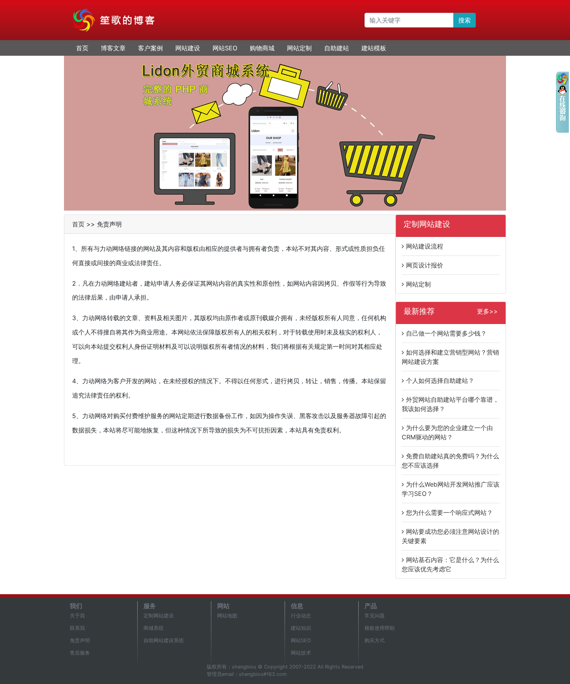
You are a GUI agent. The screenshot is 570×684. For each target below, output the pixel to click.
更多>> (487, 311)
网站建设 (187, 48)
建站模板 (373, 48)
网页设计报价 (424, 265)
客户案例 (150, 48)
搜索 (464, 20)
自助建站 (336, 48)
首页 (82, 48)
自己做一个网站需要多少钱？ (446, 333)
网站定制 (299, 48)
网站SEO (224, 48)
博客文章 (113, 48)
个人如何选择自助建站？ (440, 380)
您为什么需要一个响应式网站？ (449, 512)
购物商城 (262, 48)
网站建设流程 (424, 246)
